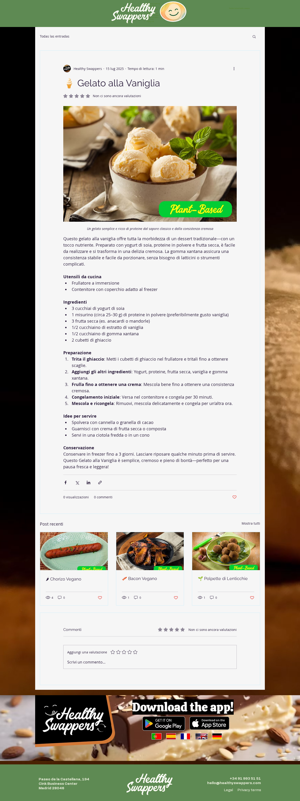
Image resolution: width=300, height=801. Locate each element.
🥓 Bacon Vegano (139, 578)
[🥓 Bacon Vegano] (150, 551)
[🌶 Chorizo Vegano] (74, 551)
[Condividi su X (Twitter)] (77, 482)
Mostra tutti (251, 523)
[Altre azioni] (234, 68)
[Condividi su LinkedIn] (88, 482)
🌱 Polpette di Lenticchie (223, 578)
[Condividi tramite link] (100, 482)
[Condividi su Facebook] (65, 482)
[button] (254, 36)
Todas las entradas (54, 36)
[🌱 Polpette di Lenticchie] (226, 551)
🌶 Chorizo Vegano (63, 578)
